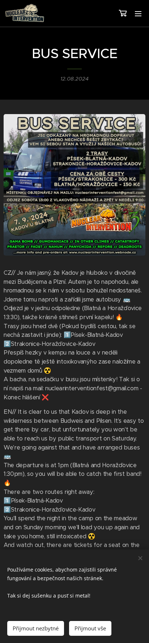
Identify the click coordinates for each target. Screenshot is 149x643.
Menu (138, 13)
